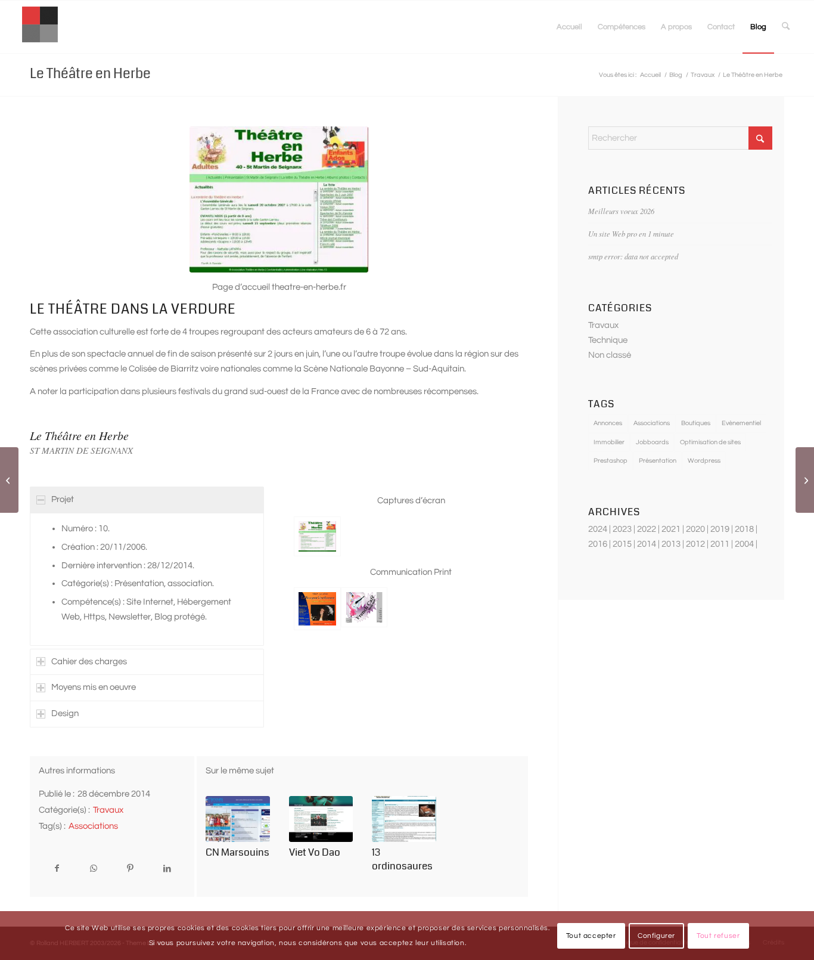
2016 (597, 544)
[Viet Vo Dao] (321, 819)
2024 (597, 529)
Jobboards (652, 442)
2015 (622, 544)
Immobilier (609, 442)
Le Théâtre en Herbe (90, 73)
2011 (719, 544)
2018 (744, 529)
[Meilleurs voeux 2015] (805, 480)
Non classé (609, 355)
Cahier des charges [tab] (89, 661)
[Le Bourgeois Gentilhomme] (317, 608)
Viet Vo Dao (314, 852)
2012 (695, 544)
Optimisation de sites (710, 442)
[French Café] (364, 608)
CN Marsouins (237, 852)
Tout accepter (591, 935)
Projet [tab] (62, 499)
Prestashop (610, 460)
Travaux (108, 810)
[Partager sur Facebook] (57, 868)
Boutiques (695, 423)
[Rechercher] (785, 27)
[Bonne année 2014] (9, 480)
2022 (646, 529)
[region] (147, 579)
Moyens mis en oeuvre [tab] (93, 687)
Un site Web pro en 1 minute (631, 233)
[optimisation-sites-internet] (40, 27)
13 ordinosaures (402, 859)
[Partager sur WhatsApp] (93, 868)
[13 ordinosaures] (404, 819)
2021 (671, 529)
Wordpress (704, 460)
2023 (622, 529)
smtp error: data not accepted (633, 256)
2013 (671, 544)
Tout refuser (718, 935)
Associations (93, 826)
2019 (719, 529)
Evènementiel (741, 423)
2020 (695, 529)
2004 (744, 544)
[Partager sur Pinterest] (130, 868)
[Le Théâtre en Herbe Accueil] (317, 536)
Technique (607, 340)
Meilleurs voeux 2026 (621, 211)
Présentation (657, 460)
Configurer (656, 935)
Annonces (608, 423)
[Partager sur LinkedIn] (166, 868)
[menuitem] (569, 27)
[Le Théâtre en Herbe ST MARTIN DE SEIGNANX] (278, 199)
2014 (646, 544)
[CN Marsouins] (238, 819)
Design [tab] (65, 713)
